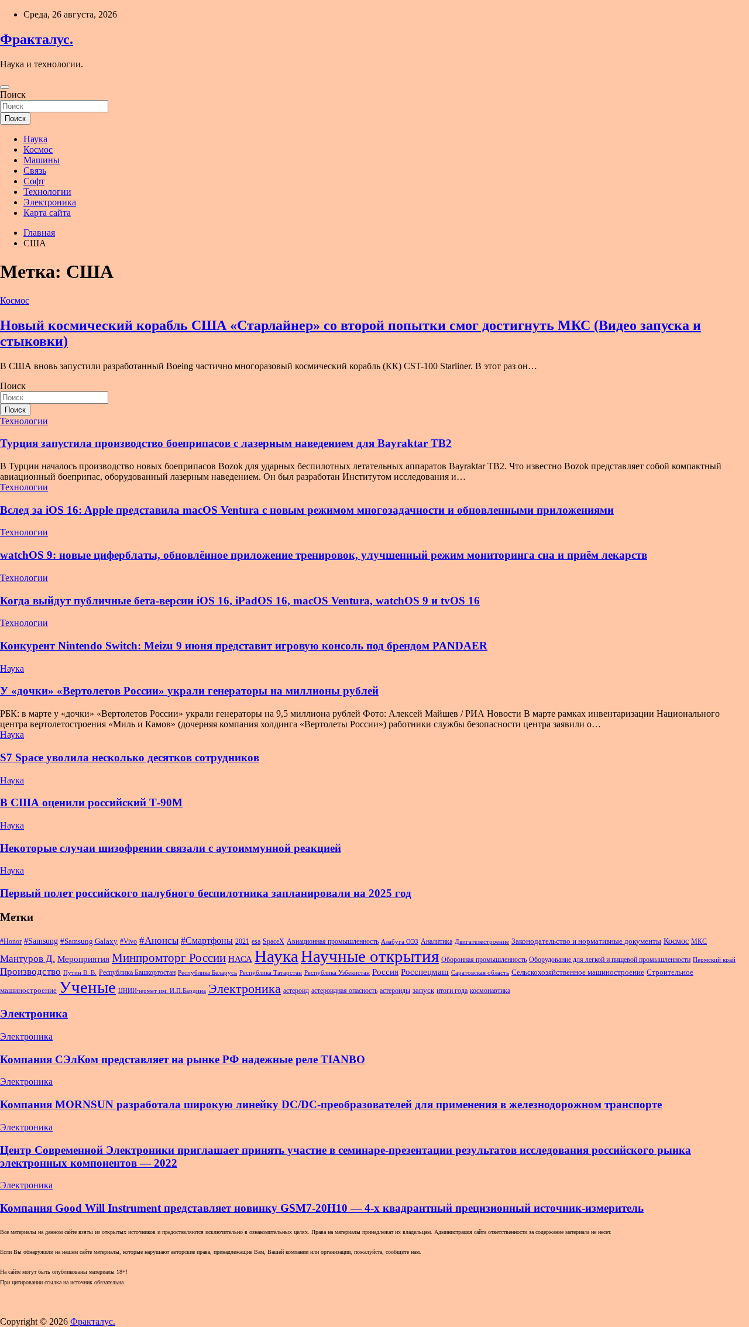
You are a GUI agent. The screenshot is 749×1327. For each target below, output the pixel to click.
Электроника (49, 202)
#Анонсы (158, 940)
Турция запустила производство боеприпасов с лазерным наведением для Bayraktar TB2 (226, 443)
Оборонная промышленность (484, 959)
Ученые (87, 987)
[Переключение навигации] (4, 87)
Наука (35, 139)
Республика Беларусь (207, 973)
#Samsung (41, 941)
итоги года (452, 990)
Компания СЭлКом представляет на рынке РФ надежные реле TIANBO (182, 1059)
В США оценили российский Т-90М (91, 802)
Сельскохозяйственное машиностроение (577, 972)
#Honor (11, 941)
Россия (385, 972)
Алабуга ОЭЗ (399, 941)
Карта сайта (47, 213)
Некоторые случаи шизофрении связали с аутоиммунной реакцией (170, 848)
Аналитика (436, 941)
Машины (41, 160)
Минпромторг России (169, 957)
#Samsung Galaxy (89, 941)
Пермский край (714, 960)
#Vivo (128, 941)
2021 (242, 941)
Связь (34, 171)
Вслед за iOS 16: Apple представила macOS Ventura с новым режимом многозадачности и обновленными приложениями (307, 510)
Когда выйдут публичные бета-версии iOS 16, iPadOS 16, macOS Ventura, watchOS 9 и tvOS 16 (240, 600)
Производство (30, 971)
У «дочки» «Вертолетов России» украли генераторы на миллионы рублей (189, 691)
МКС (699, 941)
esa (256, 941)
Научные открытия (370, 956)
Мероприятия (83, 959)
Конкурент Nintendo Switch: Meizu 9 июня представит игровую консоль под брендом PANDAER (243, 646)
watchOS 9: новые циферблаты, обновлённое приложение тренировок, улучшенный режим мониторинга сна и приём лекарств (323, 555)
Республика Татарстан (270, 973)
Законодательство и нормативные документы (586, 941)
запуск (423, 990)
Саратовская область (480, 973)
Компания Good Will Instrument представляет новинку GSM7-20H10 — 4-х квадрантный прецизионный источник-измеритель (322, 1208)
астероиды (395, 990)
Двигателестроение (482, 941)
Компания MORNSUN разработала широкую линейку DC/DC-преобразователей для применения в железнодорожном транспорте (331, 1104)
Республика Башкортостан (137, 972)
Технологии (47, 192)
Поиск (13, 94)
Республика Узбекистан (337, 973)
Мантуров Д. (27, 958)
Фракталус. (36, 39)
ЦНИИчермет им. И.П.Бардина (162, 991)
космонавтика (490, 990)
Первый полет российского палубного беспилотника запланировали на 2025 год (205, 893)
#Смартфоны (207, 941)
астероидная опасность (344, 990)
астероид (296, 990)
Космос (38, 149)
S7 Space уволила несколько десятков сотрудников (129, 757)
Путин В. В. (80, 973)
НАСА (240, 959)
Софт (33, 181)
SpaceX (273, 941)
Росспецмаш (425, 972)
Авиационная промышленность (333, 941)
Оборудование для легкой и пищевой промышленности (609, 959)
